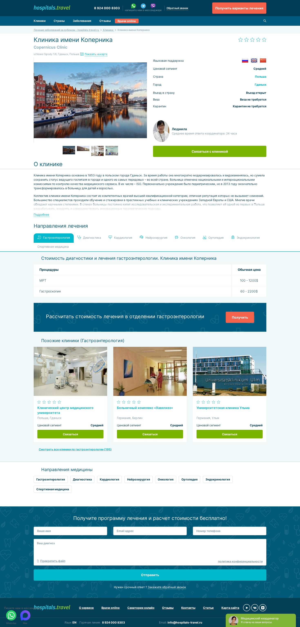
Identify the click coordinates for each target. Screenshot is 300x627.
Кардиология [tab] (122, 237)
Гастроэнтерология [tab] (56, 237)
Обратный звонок (177, 8)
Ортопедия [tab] (216, 237)
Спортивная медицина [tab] (53, 246)
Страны (59, 20)
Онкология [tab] (187, 237)
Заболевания (82, 20)
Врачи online (127, 21)
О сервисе (86, 607)
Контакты (188, 607)
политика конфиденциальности (240, 561)
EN (74, 622)
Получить (240, 317)
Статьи (208, 607)
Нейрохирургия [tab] (156, 237)
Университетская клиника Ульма (223, 408)
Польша (260, 76)
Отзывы (105, 20)
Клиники (40, 20)
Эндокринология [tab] (248, 237)
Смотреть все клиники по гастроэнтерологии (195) (75, 449)
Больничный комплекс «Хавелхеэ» (145, 408)
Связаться (70, 434)
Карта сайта (230, 607)
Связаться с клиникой (210, 151)
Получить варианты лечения (239, 8)
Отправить (150, 575)
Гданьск (260, 84)
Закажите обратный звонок (167, 587)
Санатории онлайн (140, 607)
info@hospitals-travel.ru (185, 622)
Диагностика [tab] (91, 237)
